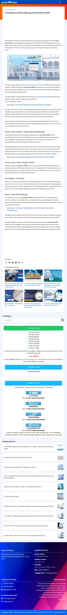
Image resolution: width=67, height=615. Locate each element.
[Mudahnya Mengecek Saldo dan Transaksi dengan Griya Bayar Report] (33, 296)
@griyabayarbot (34, 371)
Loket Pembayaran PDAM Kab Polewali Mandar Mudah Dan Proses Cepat (14, 285)
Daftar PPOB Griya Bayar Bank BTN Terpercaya (14, 304)
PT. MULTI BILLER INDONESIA (56, 612)
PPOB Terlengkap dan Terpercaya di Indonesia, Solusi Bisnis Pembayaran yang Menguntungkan (29, 477)
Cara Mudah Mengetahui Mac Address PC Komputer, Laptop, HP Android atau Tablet (28, 448)
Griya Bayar (12, 9)
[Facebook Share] (9, 262)
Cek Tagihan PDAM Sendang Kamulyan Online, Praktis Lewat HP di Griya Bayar (28, 516)
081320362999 (34, 337)
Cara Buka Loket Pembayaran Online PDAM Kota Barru (53, 304)
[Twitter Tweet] (6, 262)
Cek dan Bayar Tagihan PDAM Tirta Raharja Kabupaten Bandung (24, 536)
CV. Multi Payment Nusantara (36, 85)
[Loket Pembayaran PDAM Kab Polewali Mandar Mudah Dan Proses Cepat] (14, 276)
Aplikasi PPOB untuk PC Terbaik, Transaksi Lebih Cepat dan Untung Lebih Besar (29, 506)
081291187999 (34, 334)
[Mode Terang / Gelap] (60, 2)
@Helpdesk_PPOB (10, 590)
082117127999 (34, 346)
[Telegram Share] (12, 262)
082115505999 (34, 343)
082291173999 (34, 348)
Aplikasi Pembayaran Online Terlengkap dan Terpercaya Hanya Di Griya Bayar (52, 285)
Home (6, 9)
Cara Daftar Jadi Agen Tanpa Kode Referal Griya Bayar (33, 105)
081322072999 (34, 341)
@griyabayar (8, 601)
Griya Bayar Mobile (41, 96)
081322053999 (34, 339)
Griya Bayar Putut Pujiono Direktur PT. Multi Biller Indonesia (22, 487)
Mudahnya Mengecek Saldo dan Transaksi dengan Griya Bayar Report (32, 305)
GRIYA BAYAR (22, 612)
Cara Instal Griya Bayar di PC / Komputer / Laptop (20, 467)
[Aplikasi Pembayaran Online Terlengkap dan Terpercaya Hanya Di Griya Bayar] (53, 276)
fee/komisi (57, 170)
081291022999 (34, 332)
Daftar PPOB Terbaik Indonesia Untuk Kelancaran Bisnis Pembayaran (26, 526)
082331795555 (8, 584)
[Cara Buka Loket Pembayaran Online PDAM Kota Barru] (53, 296)
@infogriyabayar (10, 598)
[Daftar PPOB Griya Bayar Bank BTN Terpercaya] (14, 296)
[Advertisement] (33, 28)
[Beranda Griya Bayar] (9, 2)
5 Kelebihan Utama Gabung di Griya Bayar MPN (27, 13)
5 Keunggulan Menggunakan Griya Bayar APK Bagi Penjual (34, 157)
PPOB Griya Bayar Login (11, 496)
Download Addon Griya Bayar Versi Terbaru (18, 457)
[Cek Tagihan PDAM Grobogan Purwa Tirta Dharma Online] (33, 276)
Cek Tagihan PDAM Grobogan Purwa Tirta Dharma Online (33, 284)
